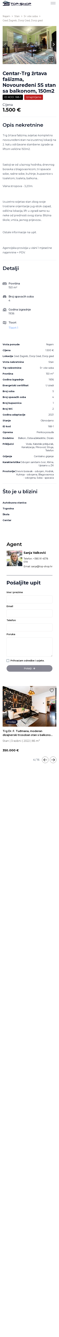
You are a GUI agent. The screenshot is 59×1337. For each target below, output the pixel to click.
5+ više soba (31, 16)
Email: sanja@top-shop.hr (38, 566)
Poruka (11, 634)
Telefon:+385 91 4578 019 (36, 560)
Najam (6, 16)
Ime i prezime (15, 592)
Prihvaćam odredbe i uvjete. (27, 660)
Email (10, 606)
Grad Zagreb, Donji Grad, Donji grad (23, 20)
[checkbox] (8, 660)
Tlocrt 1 (13, 327)
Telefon (11, 620)
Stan (17, 16)
